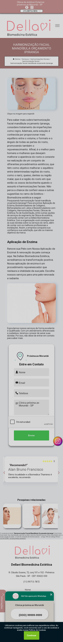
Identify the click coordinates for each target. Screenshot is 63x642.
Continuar (31, 635)
